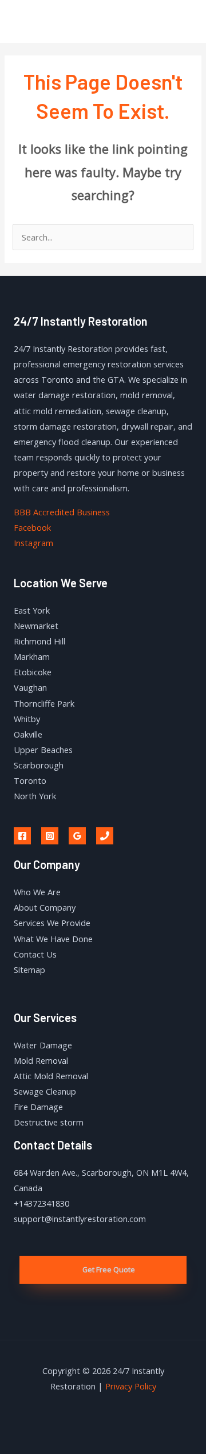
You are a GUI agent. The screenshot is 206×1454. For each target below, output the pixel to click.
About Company (45, 907)
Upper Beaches (43, 749)
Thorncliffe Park (44, 703)
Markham (32, 656)
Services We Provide (52, 922)
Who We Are (37, 892)
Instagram (33, 542)
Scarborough (39, 765)
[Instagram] (49, 835)
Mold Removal (41, 1060)
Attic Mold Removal (51, 1076)
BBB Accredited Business (62, 512)
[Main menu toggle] (183, 21)
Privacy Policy (130, 1386)
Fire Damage (38, 1106)
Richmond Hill (39, 641)
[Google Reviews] (77, 835)
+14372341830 (41, 1203)
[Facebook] (22, 835)
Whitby (27, 718)
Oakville (28, 734)
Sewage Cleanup (45, 1091)
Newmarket (36, 625)
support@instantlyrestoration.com (80, 1218)
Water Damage (43, 1045)
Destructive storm (49, 1122)
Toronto (30, 780)
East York (32, 610)
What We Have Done (53, 938)
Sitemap (29, 969)
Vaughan (30, 687)
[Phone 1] (104, 835)
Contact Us (35, 954)
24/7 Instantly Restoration (67, 20)
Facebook (32, 527)
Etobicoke (33, 672)
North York (35, 796)
